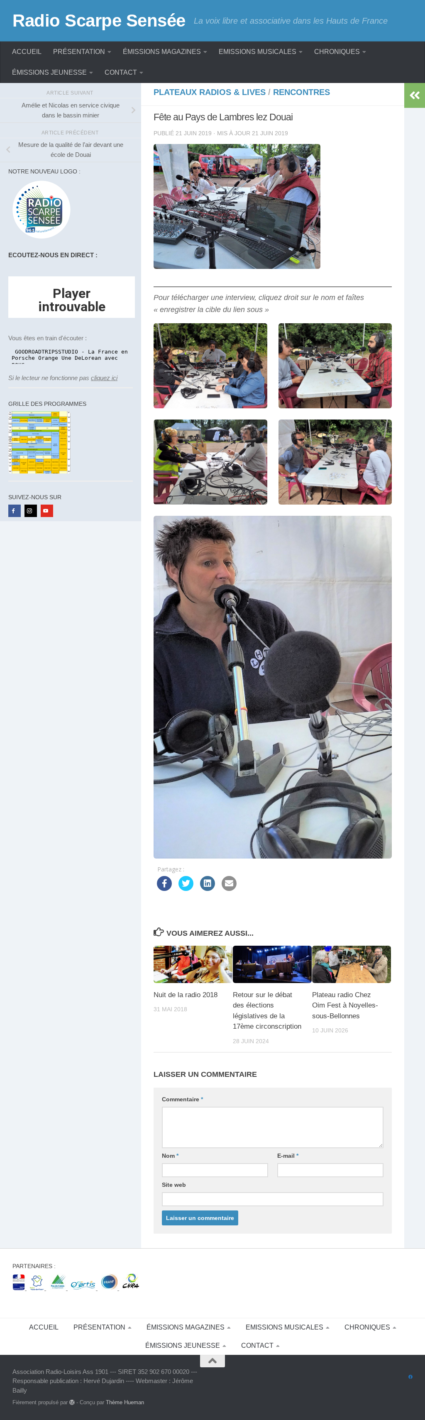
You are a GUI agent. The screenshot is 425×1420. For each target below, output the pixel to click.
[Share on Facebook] (164, 888)
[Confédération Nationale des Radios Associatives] (130, 1287)
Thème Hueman (125, 1402)
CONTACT (121, 72)
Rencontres (301, 92)
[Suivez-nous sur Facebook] (410, 1377)
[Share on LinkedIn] (207, 888)
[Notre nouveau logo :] (39, 238)
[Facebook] (14, 511)
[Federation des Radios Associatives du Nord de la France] (110, 1287)
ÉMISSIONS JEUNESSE (49, 72)
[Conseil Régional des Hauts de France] (38, 1287)
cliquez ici (104, 377)
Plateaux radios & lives (210, 92)
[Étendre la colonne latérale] (414, 95)
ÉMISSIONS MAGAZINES (162, 51)
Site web (174, 1184)
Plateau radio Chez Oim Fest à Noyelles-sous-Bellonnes (345, 1005)
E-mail (287, 1155)
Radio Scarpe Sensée (99, 20)
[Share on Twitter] (185, 888)
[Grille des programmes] (39, 471)
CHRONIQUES (337, 51)
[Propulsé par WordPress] (72, 1402)
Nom (170, 1155)
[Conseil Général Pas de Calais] (58, 1287)
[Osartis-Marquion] (84, 1287)
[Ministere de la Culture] (19, 1287)
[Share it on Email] (229, 888)
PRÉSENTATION (79, 51)
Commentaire (182, 1099)
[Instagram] (30, 511)
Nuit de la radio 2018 (185, 995)
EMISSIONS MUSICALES (257, 51)
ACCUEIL (27, 51)
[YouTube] (47, 511)
